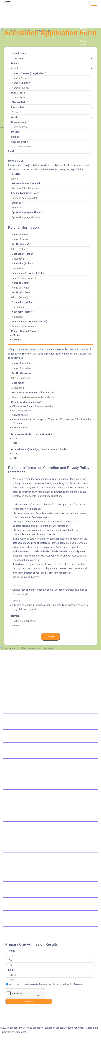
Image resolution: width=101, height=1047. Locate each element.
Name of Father (20, 234)
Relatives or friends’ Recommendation (34, 406)
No (15, 442)
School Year (18, 53)
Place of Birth (20, 102)
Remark (15, 615)
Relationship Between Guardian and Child (33, 392)
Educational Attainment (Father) (29, 273)
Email (11, 151)
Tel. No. (16, 173)
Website (15, 625)
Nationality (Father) (22, 263)
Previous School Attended (26, 183)
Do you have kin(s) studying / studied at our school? (39, 449)
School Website (22, 410)
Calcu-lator (83, 42)
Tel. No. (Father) (20, 244)
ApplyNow (83, 29)
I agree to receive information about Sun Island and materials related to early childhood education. (45, 984)
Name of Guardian (21, 363)
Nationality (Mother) (22, 311)
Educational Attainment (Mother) (29, 321)
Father (17, 335)
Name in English (21, 83)
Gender (16, 112)
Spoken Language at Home (27, 212)
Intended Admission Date (25, 193)
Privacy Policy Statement (13, 1032)
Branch (16, 63)
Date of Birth (18, 92)
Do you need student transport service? (33, 434)
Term (11, 979)
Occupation (18, 382)
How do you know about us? (27, 402)
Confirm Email (15, 161)
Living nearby (21, 414)
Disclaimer (91, 1027)
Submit (50, 637)
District (16, 131)
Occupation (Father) (23, 253)
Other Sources (21, 427)
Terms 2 (16, 600)
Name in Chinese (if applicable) (29, 73)
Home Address (20, 122)
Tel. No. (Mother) (21, 292)
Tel (10, 960)
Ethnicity (17, 202)
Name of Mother (20, 282)
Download (28, 1001)
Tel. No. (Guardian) (21, 373)
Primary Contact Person (25, 331)
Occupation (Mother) (23, 302)
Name (12, 950)
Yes (16, 438)
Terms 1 (16, 585)
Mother (18, 339)
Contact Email (19, 141)
